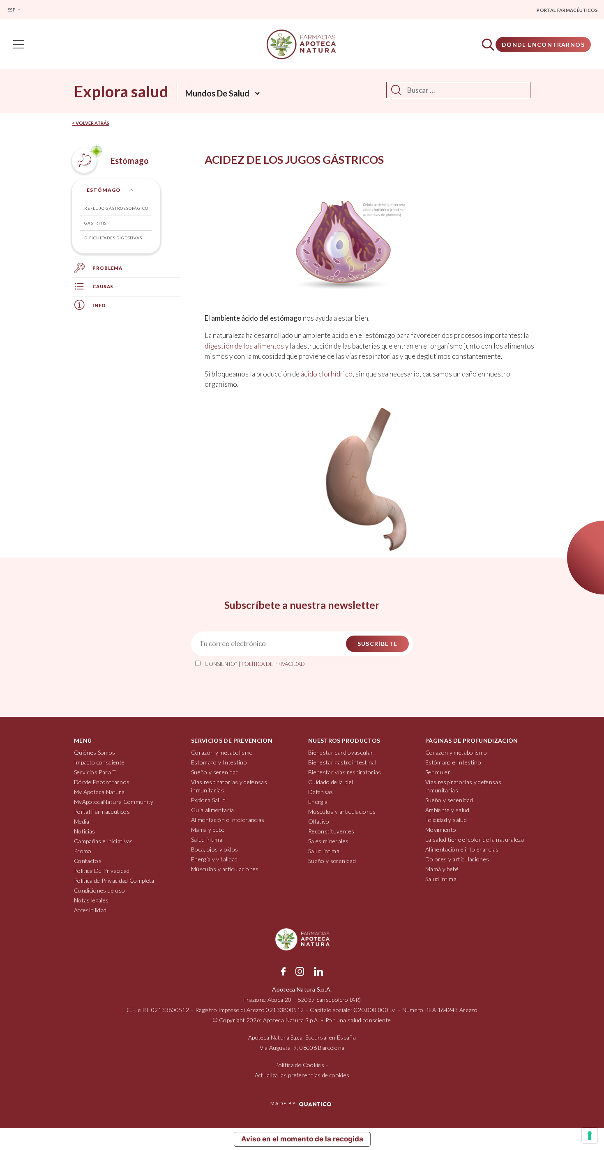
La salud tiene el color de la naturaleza (474, 839)
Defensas (320, 791)
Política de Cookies (299, 1064)
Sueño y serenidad (215, 772)
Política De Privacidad (102, 870)
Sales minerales (328, 841)
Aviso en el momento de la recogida (302, 1139)
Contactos (87, 860)
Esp (11, 9)
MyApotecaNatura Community (114, 801)
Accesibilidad (90, 910)
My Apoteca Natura (99, 791)
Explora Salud (208, 800)
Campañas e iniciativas (103, 841)
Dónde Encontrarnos (543, 44)
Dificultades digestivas (113, 237)
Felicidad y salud (446, 819)
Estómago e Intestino (453, 762)
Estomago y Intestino (219, 762)
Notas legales (91, 900)
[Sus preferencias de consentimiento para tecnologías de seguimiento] (589, 1135)
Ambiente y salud (447, 809)
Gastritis (95, 222)
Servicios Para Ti (96, 772)
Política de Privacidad (273, 664)
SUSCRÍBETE (377, 643)
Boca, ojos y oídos (214, 849)
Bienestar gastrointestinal (342, 762)
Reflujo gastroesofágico (116, 208)
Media (82, 821)
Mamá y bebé (208, 829)
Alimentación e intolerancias (228, 819)
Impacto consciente (99, 762)
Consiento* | (255, 664)
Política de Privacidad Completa (114, 880)
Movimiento (440, 829)
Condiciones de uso (99, 890)
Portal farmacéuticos (567, 10)
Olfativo (319, 821)
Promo (83, 850)
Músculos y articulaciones (225, 868)
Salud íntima (206, 839)
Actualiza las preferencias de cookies (302, 1075)
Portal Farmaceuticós (102, 811)
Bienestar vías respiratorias (344, 772)
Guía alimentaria (212, 809)
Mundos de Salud (217, 93)
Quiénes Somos (94, 752)
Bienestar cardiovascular (340, 752)
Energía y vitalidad (214, 859)
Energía (317, 801)
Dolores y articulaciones (457, 859)
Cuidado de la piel (330, 781)
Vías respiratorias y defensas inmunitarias (229, 786)
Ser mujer (437, 772)
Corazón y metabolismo (222, 752)
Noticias (84, 831)
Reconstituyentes (331, 831)
